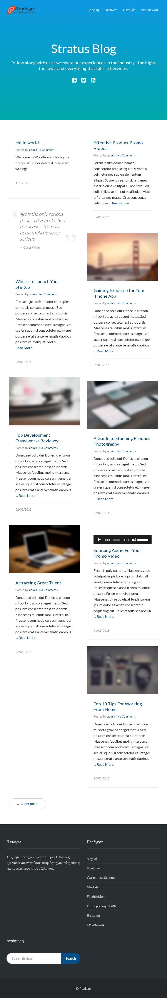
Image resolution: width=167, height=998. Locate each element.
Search (70, 958)
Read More (120, 203)
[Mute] (134, 540)
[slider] (143, 539)
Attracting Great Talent (38, 582)
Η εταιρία (129, 10)
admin (33, 149)
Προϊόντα (111, 10)
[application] (123, 539)
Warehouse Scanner (101, 877)
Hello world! (27, 142)
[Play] (99, 540)
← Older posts (27, 803)
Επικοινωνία (149, 10)
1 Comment (46, 149)
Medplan (93, 887)
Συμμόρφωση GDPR (101, 906)
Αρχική (94, 10)
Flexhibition (96, 896)
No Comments (126, 155)
